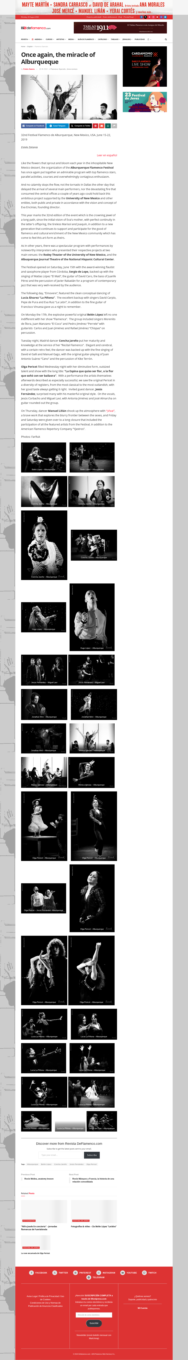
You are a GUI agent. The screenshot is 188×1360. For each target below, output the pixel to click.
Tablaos (114, 39)
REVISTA (24, 39)
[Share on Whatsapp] (108, 125)
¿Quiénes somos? (142, 1296)
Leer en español (107, 155)
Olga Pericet (92, 1164)
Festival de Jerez (81, 1220)
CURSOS (49, 39)
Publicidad (140, 39)
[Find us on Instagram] (153, 17)
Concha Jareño (60, 1164)
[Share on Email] (101, 125)
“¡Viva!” (110, 411)
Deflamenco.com (84, 1354)
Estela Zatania (29, 69)
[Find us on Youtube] (157, 17)
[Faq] (120, 17)
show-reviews (72, 69)
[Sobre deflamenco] (110, 17)
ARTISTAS (60, 39)
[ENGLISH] (127, 39)
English (30, 46)
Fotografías (29, 1220)
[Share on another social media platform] (114, 125)
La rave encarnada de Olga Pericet (35, 1253)
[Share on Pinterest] (95, 125)
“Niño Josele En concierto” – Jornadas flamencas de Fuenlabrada (39, 1228)
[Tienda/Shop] (129, 17)
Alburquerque (32, 1164)
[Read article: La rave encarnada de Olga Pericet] (36, 1242)
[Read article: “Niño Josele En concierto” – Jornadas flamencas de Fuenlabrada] (44, 1211)
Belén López (46, 1164)
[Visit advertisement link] (94, 7)
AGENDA (38, 39)
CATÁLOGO (102, 39)
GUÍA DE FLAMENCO (86, 39)
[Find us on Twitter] (145, 17)
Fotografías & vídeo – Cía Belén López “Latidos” (94, 1226)
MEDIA (71, 39)
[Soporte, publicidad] (94, 17)
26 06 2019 (43, 69)
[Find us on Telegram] (165, 17)
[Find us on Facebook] (141, 17)
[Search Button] (166, 39)
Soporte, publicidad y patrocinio (142, 1300)
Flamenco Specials (41, 46)
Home (23, 46)
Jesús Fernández (77, 1164)
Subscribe (92, 1155)
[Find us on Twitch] (161, 17)
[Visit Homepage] (36, 27)
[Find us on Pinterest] (149, 17)
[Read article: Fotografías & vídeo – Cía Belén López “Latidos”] (94, 1211)
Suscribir (94, 1323)
